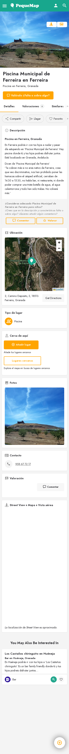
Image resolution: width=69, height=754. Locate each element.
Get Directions (53, 298)
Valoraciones (32, 106)
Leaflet (59, 289)
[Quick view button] (54, 679)
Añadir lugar (23, 344)
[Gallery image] (34, 416)
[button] (34, 264)
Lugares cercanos (22, 360)
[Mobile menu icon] (4, 6)
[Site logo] (25, 6)
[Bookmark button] (61, 679)
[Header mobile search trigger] (64, 5)
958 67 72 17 (23, 464)
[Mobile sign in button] (55, 5)
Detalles (9, 106)
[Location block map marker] (31, 261)
